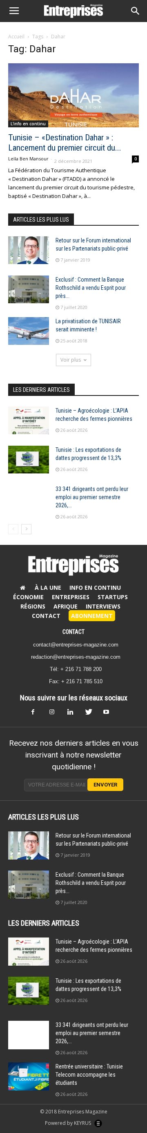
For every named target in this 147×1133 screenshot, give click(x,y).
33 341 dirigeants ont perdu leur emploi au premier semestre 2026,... (92, 497)
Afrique (65, 606)
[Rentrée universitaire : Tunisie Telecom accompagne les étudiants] (28, 1076)
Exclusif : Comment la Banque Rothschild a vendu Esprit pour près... (91, 287)
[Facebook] (37, 714)
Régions (32, 606)
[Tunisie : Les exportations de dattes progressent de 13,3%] (28, 460)
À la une (48, 587)
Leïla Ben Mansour (28, 159)
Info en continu (95, 587)
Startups (113, 597)
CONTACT (73, 632)
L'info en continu (28, 124)
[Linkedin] (73, 714)
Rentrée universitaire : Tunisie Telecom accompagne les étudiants (89, 1074)
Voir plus (70, 359)
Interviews (103, 606)
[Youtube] (109, 714)
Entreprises (70, 597)
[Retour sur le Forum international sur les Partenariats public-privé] (28, 250)
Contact (46, 616)
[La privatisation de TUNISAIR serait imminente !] (28, 331)
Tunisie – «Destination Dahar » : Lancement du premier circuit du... (64, 143)
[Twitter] (91, 714)
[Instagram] (55, 714)
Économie (28, 597)
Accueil (16, 36)
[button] (135, 11)
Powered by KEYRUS (68, 1123)
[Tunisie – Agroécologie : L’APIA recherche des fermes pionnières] (28, 421)
